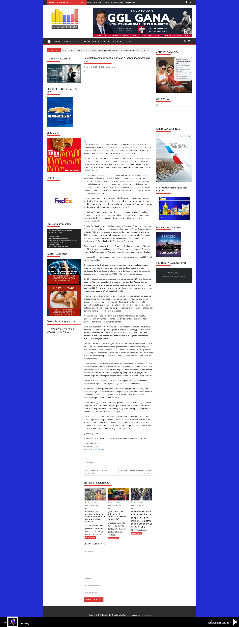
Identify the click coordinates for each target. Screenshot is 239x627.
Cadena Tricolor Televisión (96, 41)
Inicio (57, 41)
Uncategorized (91, 463)
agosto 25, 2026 (115, 502)
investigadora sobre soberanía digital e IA (113, 2)
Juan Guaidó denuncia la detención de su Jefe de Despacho (136, 471)
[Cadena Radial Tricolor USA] (49, 41)
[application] (64, 238)
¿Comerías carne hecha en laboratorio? (96, 471)
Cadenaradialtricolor (108, 67)
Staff (129, 41)
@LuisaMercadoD (98, 449)
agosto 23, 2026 (138, 502)
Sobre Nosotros (71, 41)
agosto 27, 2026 (92, 502)
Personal (117, 41)
